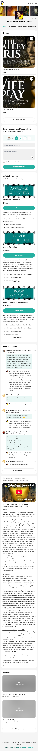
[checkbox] (10, 162)
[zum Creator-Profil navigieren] (19, 15)
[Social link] (3, 666)
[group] (19, 54)
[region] (19, 77)
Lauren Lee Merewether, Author (19, 21)
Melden (19, 744)
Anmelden (30, 3)
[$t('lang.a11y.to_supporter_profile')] (7, 371)
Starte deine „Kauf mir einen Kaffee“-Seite (18, 747)
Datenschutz (15, 742)
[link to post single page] (19, 686)
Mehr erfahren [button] (17, 282)
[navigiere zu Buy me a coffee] (2, 3)
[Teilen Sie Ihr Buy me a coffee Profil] (36, 18)
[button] (36, 3)
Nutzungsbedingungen (29, 742)
